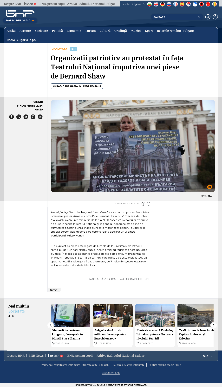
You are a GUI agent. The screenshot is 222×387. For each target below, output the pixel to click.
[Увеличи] (143, 204)
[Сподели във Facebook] (11, 116)
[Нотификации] (208, 17)
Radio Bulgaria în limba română (78, 86)
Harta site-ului (111, 372)
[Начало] (20, 13)
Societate (59, 49)
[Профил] (215, 17)
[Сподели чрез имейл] (40, 116)
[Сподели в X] (18, 116)
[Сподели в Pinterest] (33, 116)
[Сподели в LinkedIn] (25, 116)
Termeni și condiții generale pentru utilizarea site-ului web (75, 364)
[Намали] (148, 204)
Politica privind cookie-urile (165, 364)
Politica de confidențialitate (128, 364)
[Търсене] (199, 16)
